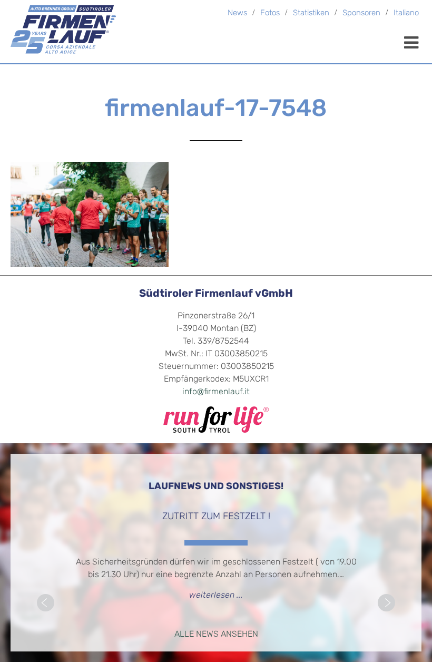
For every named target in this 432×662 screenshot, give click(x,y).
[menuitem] (406, 14)
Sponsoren (361, 13)
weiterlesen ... (216, 595)
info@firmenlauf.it (216, 392)
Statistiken (311, 13)
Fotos (270, 13)
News (237, 13)
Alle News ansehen (216, 634)
